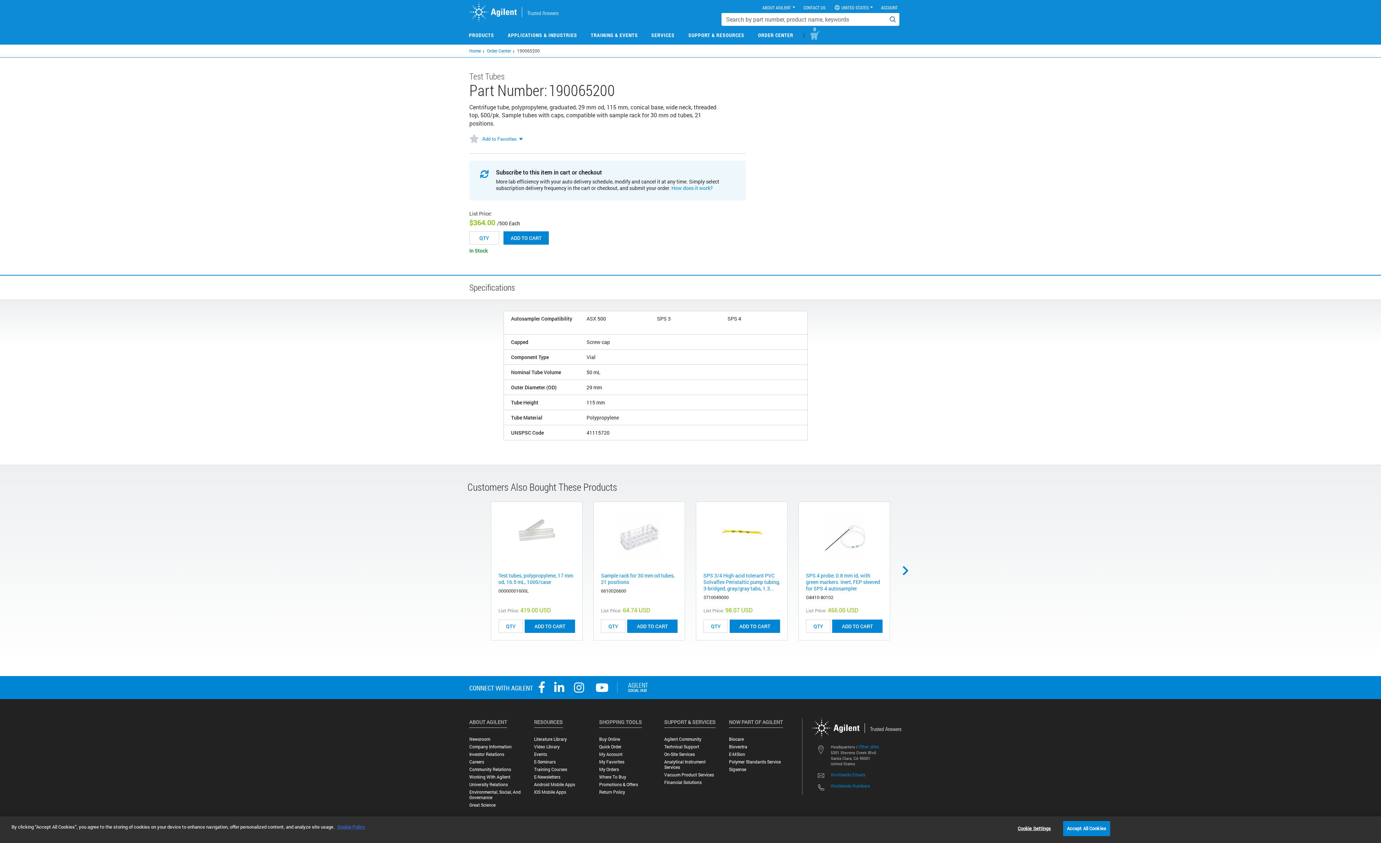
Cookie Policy (351, 827)
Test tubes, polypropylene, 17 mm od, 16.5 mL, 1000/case (535, 578)
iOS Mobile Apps (550, 792)
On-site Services (679, 754)
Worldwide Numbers (850, 786)
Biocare (736, 739)
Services (663, 35)
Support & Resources (716, 35)
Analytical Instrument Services (685, 764)
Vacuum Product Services (689, 775)
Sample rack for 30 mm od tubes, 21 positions (638, 578)
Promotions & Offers (618, 784)
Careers (476, 762)
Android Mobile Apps (554, 784)
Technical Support (681, 746)
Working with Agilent (489, 777)
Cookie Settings (1034, 828)
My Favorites (611, 762)
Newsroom (479, 739)
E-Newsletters (547, 777)
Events (540, 754)
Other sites (868, 746)
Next (908, 570)
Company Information (490, 746)
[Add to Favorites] (474, 139)
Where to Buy (612, 777)
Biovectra (738, 746)
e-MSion (737, 754)
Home (475, 51)
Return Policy (612, 792)
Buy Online (609, 739)
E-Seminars (545, 762)
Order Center (775, 35)
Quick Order (610, 746)
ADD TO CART (549, 626)
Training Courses (550, 769)
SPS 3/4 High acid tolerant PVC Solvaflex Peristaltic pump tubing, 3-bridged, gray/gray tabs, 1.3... (741, 582)
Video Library (547, 746)
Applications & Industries (542, 35)
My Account (611, 754)
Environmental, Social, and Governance (495, 794)
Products (481, 35)
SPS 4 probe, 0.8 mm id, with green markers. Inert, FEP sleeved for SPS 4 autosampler (843, 582)
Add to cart (526, 238)
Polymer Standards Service (755, 762)
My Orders (609, 769)
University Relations (488, 784)
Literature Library (550, 739)
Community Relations (490, 769)
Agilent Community (682, 739)
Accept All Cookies (1086, 828)
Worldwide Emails (848, 775)
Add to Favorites (499, 138)
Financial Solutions (683, 782)
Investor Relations (486, 754)
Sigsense (737, 769)
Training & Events (614, 35)
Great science (482, 805)
